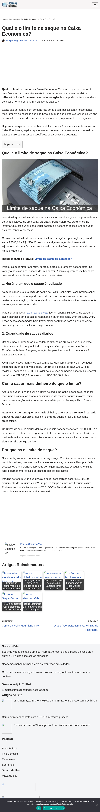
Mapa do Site (9, 775)
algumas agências (37, 312)
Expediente (8, 759)
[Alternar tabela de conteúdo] (17, 144)
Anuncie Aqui (9, 748)
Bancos (12, 19)
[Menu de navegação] (95, 4)
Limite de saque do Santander (53, 258)
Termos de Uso (11, 770)
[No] (96, 805)
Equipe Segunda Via (16, 40)
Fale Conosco (10, 753)
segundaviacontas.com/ (30, 556)
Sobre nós (8, 764)
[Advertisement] (50, 68)
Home (4, 19)
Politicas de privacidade (54, 808)
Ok (39, 808)
